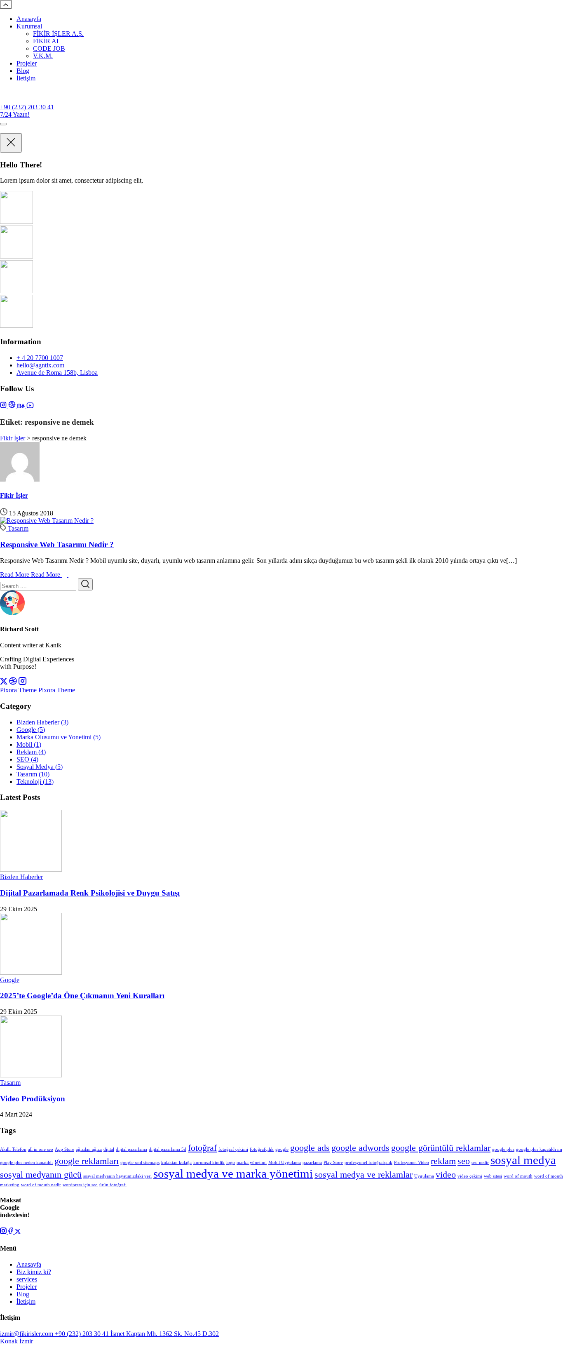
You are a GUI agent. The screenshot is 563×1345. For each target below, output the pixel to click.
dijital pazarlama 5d (167, 1149)
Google (30, 729)
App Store (64, 1149)
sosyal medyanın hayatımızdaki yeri (117, 1176)
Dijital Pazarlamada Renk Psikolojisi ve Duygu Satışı (90, 893)
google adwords (360, 1148)
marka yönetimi (252, 1162)
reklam (443, 1161)
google (282, 1149)
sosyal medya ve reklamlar (363, 1175)
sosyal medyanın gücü (41, 1175)
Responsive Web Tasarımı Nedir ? (57, 544)
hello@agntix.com (40, 365)
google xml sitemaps (140, 1162)
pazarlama (312, 1162)
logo (230, 1162)
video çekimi (469, 1176)
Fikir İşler (14, 495)
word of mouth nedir (41, 1185)
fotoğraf (202, 1148)
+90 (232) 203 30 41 (27, 107)
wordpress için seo (80, 1185)
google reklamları (86, 1161)
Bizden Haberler (42, 722)
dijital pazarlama (131, 1149)
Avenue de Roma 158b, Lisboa (57, 372)
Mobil (28, 744)
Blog (22, 70)
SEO (27, 759)
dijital (108, 1149)
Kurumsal (29, 26)
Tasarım (18, 528)
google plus (503, 1149)
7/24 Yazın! (15, 114)
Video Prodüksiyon (32, 1098)
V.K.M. (43, 55)
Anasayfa (28, 18)
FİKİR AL (47, 41)
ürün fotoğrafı (113, 1185)
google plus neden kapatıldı (26, 1162)
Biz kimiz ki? (33, 1271)
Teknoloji (35, 781)
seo (463, 1161)
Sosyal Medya (39, 766)
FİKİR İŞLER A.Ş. (58, 33)
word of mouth (518, 1176)
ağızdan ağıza (89, 1149)
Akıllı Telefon (13, 1149)
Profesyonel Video (411, 1162)
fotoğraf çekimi (233, 1149)
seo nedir (480, 1162)
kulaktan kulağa (176, 1162)
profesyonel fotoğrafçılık (368, 1162)
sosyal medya (523, 1159)
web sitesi (493, 1176)
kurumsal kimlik (209, 1162)
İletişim (25, 78)
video (446, 1175)
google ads (310, 1148)
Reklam (31, 751)
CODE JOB (49, 48)
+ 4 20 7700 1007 (39, 357)
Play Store (333, 1162)
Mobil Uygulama (284, 1162)
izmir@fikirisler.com (27, 1333)
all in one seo (40, 1149)
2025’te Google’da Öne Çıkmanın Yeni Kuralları (82, 995)
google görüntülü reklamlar (440, 1148)
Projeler (26, 63)
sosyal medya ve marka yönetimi (233, 1173)
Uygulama (424, 1176)
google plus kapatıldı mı (539, 1149)
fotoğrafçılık (262, 1149)
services (26, 1279)
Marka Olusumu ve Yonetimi (58, 737)
